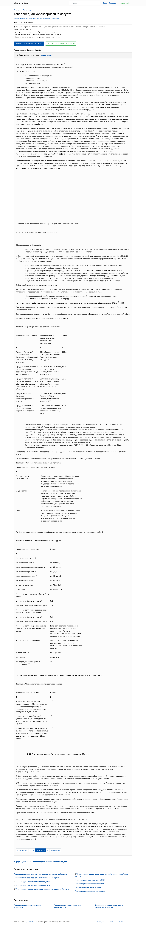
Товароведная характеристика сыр (90, 891)
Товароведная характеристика (88, 887)
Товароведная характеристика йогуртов (32, 882)
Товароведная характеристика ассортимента (67, 906)
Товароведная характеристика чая (89, 884)
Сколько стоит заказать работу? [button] (61, 43)
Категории (17, 10)
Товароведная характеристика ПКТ (90, 880)
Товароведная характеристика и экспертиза (27, 906)
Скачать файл (46, 55)
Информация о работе (40, 862)
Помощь (112, 3)
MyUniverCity (29, 922)
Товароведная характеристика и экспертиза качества (109, 906)
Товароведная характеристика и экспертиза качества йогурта (40, 874)
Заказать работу (124, 3)
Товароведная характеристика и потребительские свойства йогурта (101, 875)
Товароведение (28, 10)
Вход (105, 3)
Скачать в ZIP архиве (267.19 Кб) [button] (29, 43)
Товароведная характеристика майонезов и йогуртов (36, 878)
